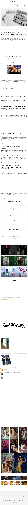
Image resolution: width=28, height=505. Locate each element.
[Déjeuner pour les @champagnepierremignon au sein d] (11, 496)
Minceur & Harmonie (12, 236)
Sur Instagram (14, 231)
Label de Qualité (4, 501)
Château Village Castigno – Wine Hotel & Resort (5, 304)
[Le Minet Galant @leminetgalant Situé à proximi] (17, 496)
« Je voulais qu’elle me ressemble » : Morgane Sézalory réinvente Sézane (12, 368)
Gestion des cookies (14, 502)
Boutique (10, 501)
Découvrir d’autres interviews (14, 233)
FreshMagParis (14, 493)
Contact (23, 501)
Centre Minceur (7, 236)
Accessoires (14, 4)
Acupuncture (2, 236)
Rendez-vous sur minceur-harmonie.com (14, 229)
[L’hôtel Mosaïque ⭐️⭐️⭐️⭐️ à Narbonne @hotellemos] (6, 496)
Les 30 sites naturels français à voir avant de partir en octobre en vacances (12, 372)
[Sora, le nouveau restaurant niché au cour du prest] (23, 496)
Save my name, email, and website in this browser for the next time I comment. (10, 297)
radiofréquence (18, 236)
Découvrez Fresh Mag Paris (7, 500)
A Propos (22, 500)
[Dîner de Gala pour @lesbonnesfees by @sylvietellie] (0, 496)
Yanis (1, 28)
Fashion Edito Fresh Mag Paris (5, 380)
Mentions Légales (16, 501)
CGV (20, 501)
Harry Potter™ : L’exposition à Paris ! (24, 304)
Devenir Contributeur (16, 500)
